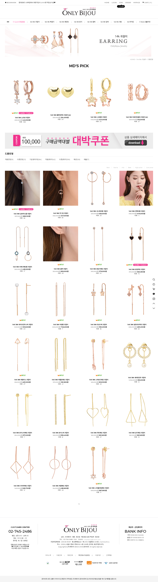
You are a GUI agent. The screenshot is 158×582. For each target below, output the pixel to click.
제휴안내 (70, 555)
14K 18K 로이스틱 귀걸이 (60, 433)
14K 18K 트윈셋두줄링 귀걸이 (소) (137, 117)
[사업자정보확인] (104, 542)
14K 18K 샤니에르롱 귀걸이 (99, 211)
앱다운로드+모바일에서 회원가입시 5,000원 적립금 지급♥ (37, 2)
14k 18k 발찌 (105, 22)
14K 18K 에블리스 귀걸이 (22, 380)
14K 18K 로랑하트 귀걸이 (137, 269)
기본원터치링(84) (35, 159)
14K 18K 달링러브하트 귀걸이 (136, 324)
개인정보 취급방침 (84, 555)
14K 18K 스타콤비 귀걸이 (99, 117)
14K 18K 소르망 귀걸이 (22, 118)
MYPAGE (136, 2)
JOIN (121, 3)
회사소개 (48, 555)
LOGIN (114, 2)
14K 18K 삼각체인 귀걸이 (137, 433)
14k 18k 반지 (78, 22)
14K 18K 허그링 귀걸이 (60, 213)
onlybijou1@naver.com (92, 539)
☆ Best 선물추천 (144, 22)
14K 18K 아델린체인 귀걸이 (60, 380)
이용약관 (98, 555)
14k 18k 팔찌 (91, 22)
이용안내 (59, 555)
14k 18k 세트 (118, 22)
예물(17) (86, 159)
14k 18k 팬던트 (64, 22)
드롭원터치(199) (64, 159)
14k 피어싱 (130, 22)
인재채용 (109, 555)
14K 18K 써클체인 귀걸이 (60, 486)
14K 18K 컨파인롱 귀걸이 (137, 211)
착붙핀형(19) (9, 159)
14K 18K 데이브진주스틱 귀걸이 (22, 324)
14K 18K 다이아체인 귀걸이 (22, 486)
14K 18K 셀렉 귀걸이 (60, 269)
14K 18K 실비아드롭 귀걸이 (22, 214)
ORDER (128, 2)
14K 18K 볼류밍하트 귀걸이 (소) (60, 115)
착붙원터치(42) (50, 159)
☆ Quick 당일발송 (19, 22)
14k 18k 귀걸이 (35, 22)
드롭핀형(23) (21, 159)
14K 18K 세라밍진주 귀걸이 (137, 378)
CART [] (148, 2)
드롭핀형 (150, 59)
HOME (106, 2)
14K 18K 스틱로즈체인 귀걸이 (98, 380)
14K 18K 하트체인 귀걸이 (99, 433)
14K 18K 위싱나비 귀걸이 (99, 324)
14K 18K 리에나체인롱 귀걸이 (22, 267)
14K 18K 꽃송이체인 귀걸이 (99, 269)
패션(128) (77, 159)
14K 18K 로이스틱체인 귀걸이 (22, 433)
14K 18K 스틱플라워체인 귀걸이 (99, 488)
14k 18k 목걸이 (49, 22)
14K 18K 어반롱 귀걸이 (60, 324)
